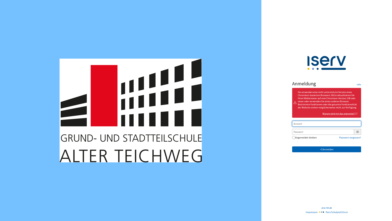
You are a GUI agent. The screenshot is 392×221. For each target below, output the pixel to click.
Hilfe (359, 84)
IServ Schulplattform (337, 212)
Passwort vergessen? (350, 137)
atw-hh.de (326, 207)
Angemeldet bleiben (306, 137)
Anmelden (328, 149)
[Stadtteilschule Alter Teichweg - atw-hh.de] (131, 110)
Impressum (312, 212)
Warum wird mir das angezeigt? (338, 113)
